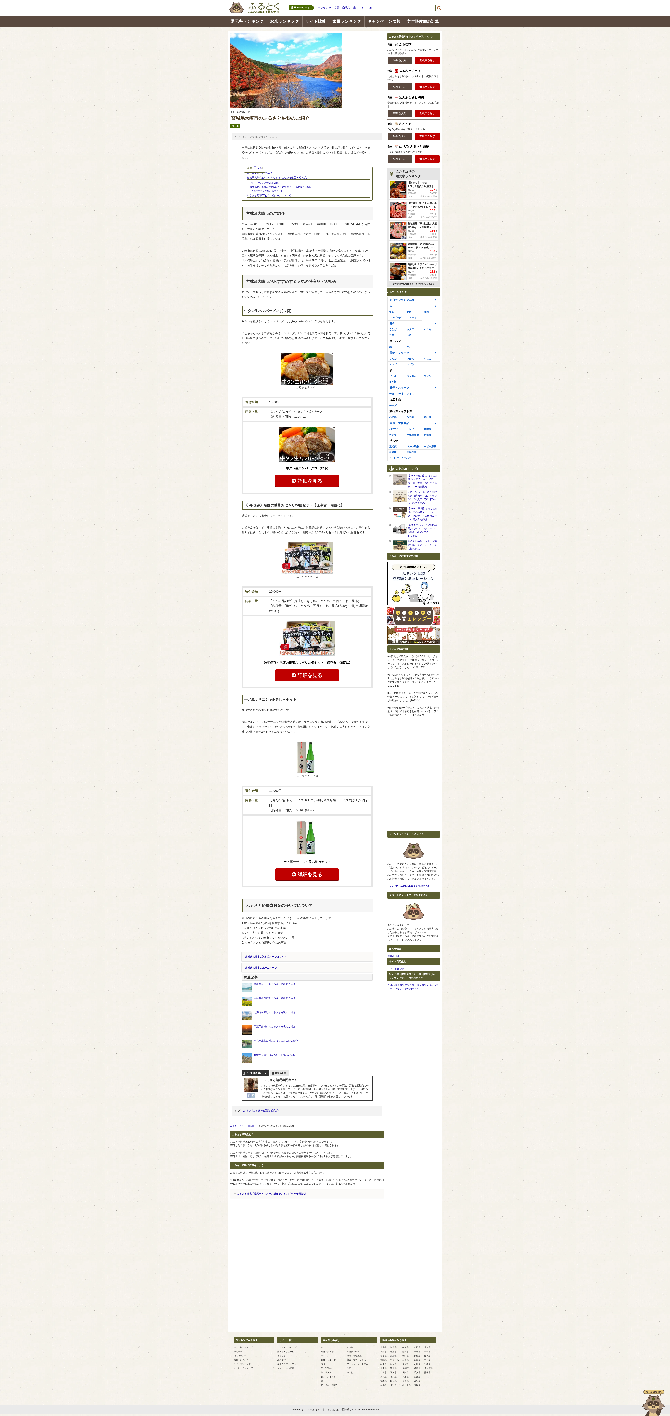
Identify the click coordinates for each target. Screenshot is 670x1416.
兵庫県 (405, 1376)
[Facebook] (249, 1095)
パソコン (394, 429)
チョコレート (396, 393)
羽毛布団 (411, 452)
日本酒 (393, 381)
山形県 (383, 1368)
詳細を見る (310, 481)
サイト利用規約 (395, 968)
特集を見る (399, 60)
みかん (410, 358)
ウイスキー (413, 376)
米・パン (325, 1356)
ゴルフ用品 (413, 446)
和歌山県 (406, 1385)
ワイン (427, 376)
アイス (410, 393)
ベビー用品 (430, 446)
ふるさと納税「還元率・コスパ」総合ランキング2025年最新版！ (272, 1193)
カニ (391, 334)
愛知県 (405, 1356)
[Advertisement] (307, 1238)
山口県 (417, 1364)
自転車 (393, 452)
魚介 (392, 323)
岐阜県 (405, 1347)
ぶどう (410, 364)
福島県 (383, 1372)
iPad (370, 7)
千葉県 (393, 1351)
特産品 (265, 1110)
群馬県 (383, 1385)
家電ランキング (346, 21)
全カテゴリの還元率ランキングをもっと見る (413, 284)
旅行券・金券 (353, 1351)
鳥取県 (417, 1347)
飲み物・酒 (326, 1372)
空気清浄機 (413, 434)
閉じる (258, 167)
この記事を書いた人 (257, 1073)
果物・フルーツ (399, 352)
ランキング (324, 7)
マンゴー (394, 364)
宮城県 (383, 1360)
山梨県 (393, 1381)
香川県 (417, 1372)
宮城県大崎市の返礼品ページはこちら (266, 956)
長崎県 (427, 1351)
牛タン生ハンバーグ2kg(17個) (264, 182)
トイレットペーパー (400, 457)
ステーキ (411, 317)
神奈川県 (394, 1360)
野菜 (323, 1364)
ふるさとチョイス (285, 1347)
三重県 (405, 1360)
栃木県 (383, 1381)
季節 (349, 1368)
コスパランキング (242, 1356)
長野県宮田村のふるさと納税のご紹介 (274, 1054)
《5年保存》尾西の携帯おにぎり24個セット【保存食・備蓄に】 (281, 186)
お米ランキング (284, 21)
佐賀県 (427, 1347)
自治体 (235, 126)
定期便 (393, 446)
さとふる (281, 1356)
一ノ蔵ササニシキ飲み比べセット (266, 191)
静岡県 (405, 1351)
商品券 (346, 7)
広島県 (417, 1360)
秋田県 (383, 1364)
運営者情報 (393, 956)
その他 (350, 1372)
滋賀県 (405, 1364)
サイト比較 (316, 21)
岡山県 (417, 1356)
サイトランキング (242, 1364)
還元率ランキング (247, 21)
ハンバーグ (395, 317)
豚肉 (409, 311)
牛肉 (361, 7)
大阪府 (405, 1372)
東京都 (393, 1356)
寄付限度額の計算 (423, 21)
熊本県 (427, 1356)
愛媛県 (417, 1376)
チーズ (393, 405)
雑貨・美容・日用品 (356, 1360)
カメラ (393, 434)
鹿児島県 (428, 1368)
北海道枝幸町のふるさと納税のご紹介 (274, 1012)
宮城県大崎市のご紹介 (260, 173)
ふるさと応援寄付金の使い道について (269, 195)
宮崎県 (427, 1364)
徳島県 (417, 1368)
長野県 (393, 1385)
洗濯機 (427, 434)
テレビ (410, 429)
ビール (393, 376)
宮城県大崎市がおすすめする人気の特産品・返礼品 (277, 177)
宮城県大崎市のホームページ (261, 967)
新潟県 (393, 1364)
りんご (393, 358)
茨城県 (383, 1376)
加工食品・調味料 (329, 1385)
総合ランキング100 (402, 299)
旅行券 (427, 417)
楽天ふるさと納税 (285, 1351)
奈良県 (405, 1381)
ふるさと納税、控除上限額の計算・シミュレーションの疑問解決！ (422, 545)
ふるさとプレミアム (286, 1364)
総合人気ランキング (243, 1347)
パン (409, 346)
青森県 (383, 1351)
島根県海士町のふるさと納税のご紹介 (274, 984)
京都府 (405, 1368)
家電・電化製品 (399, 423)
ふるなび (281, 1360)
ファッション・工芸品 (357, 1364)
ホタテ (410, 329)
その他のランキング (243, 1368)
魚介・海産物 (327, 1351)
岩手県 (383, 1356)
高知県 (417, 1381)
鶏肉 (426, 311)
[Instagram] (253, 1095)
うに (409, 334)
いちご (427, 358)
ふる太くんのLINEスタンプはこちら (410, 886)
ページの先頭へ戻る (653, 1403)
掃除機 (427, 429)
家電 (337, 7)
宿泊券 (410, 417)
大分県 (427, 1360)
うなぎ (393, 329)
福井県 (393, 1376)
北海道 (383, 1347)
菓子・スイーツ (399, 387)
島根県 (417, 1351)
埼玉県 (393, 1347)
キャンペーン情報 (384, 21)
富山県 (393, 1368)
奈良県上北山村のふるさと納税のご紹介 (276, 1040)
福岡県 (417, 1385)
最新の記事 (280, 1073)
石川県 (393, 1372)
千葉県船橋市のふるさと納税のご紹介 (274, 1026)
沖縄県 (427, 1372)
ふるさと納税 (251, 1110)
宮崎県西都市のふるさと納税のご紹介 (274, 998)
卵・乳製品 (326, 1368)
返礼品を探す (427, 60)
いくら (427, 329)
